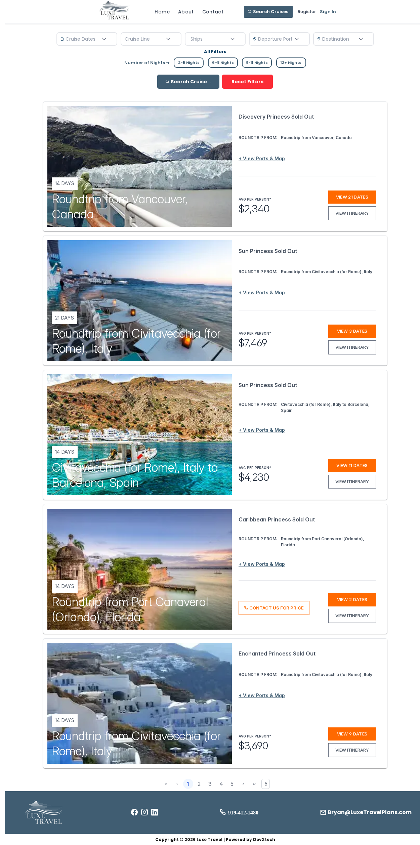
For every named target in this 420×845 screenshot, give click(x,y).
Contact (212, 11)
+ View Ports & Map (262, 158)
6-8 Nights (223, 62)
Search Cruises (270, 11)
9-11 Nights (257, 62)
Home (162, 11)
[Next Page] (243, 784)
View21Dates (352, 197)
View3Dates (352, 331)
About (186, 11)
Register (307, 11)
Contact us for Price (276, 607)
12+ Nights (291, 62)
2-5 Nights (189, 62)
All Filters (215, 51)
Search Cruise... (191, 81)
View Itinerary (352, 213)
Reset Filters (247, 81)
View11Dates (352, 465)
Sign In (328, 11)
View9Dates (352, 733)
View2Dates (352, 599)
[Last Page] (254, 784)
